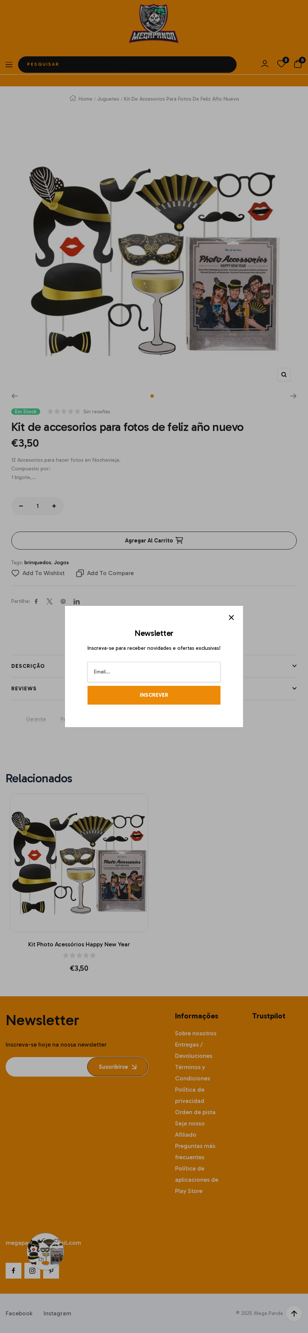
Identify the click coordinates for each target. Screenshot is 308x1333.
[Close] (231, 617)
